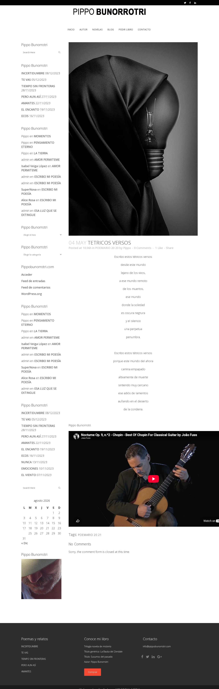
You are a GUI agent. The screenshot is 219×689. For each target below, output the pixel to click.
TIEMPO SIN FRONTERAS (38, 86)
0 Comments (142, 248)
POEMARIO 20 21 (90, 535)
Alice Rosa (28, 200)
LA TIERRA (41, 153)
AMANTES (28, 103)
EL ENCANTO (30, 109)
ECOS (25, 116)
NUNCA (26, 462)
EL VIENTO (28, 475)
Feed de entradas (33, 281)
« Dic (24, 543)
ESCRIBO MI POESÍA (47, 177)
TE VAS (26, 80)
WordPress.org (31, 294)
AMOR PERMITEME (47, 159)
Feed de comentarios (35, 287)
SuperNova (29, 189)
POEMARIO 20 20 (106, 248)
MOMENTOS (42, 136)
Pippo (127, 248)
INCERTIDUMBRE (32, 73)
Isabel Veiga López (34, 166)
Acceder (26, 274)
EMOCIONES (29, 468)
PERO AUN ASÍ (31, 97)
